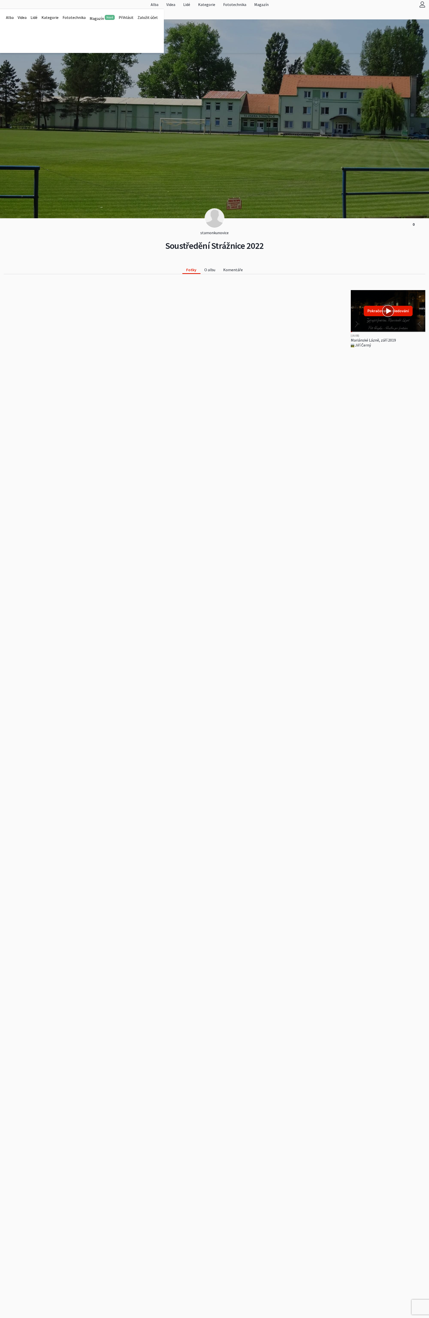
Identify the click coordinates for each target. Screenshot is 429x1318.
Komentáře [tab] (233, 269)
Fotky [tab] (191, 269)
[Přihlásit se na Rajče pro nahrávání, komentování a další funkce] (422, 4)
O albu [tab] (209, 269)
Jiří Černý (362, 345)
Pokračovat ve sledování (388, 311)
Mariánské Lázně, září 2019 (373, 340)
